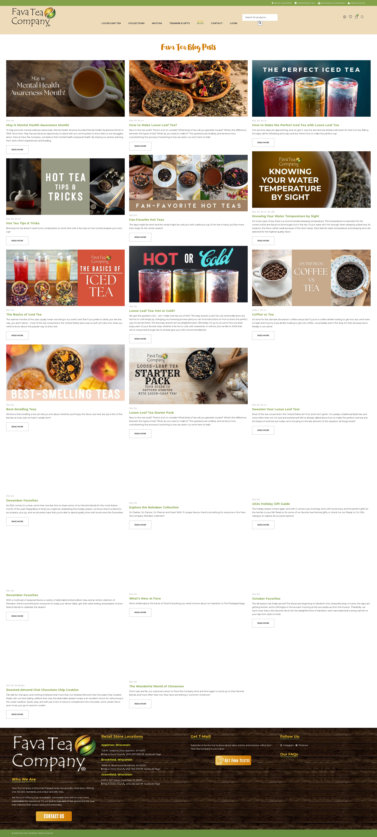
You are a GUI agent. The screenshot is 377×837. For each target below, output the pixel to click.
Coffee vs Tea (263, 314)
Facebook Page (152, 754)
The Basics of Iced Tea (24, 314)
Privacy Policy (45, 833)
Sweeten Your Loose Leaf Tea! (276, 409)
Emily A (255, 310)
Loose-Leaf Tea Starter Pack (151, 412)
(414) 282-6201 (133, 784)
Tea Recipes (20, 685)
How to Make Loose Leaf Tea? (153, 125)
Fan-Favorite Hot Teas (146, 219)
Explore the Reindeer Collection (154, 507)
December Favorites (22, 500)
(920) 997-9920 (133, 754)
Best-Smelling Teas (21, 409)
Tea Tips (271, 211)
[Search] (259, 23)
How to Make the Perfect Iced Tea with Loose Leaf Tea (295, 125)
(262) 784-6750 (133, 769)
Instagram (288, 745)
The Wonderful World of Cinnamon (156, 686)
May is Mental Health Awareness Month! (37, 125)
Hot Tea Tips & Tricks (23, 223)
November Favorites (22, 595)
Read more (17, 149)
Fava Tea (10, 120)
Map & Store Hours (112, 754)
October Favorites (266, 598)
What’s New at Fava (145, 598)
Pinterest (302, 745)
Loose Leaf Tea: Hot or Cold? (152, 311)
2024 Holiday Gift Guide (271, 504)
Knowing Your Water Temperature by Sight (285, 216)
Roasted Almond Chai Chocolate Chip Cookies (42, 690)
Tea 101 (141, 120)
